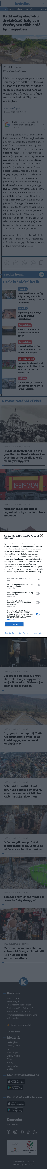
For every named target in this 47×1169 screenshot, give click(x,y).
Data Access (23, 633)
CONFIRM (14, 624)
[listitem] (23, 579)
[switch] (38, 585)
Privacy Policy (37, 633)
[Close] (42, 536)
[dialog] (23, 584)
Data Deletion (10, 633)
